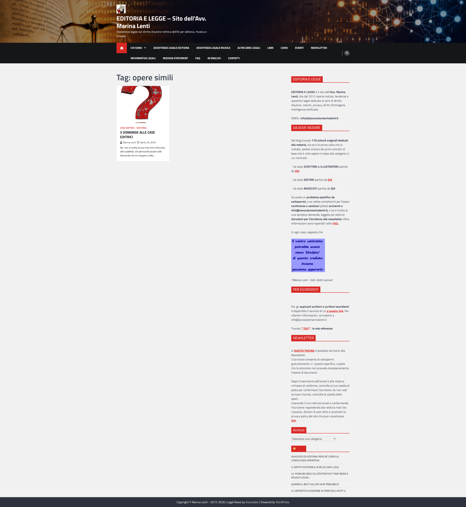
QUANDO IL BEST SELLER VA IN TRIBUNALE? (315, 484)
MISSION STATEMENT (175, 58)
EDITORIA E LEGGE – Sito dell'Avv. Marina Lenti (161, 22)
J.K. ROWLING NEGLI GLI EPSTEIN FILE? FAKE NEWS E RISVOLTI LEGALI (319, 476)
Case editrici (127, 128)
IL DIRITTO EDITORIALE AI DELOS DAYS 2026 (315, 467)
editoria (142, 128)
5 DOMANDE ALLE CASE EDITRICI (137, 134)
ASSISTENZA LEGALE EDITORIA (171, 48)
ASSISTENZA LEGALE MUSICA (213, 48)
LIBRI (270, 48)
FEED (300, 448)
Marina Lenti (129, 142)
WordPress (282, 502)
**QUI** (306, 328)
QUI (293, 420)
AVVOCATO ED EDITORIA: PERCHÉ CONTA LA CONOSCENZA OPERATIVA (315, 458)
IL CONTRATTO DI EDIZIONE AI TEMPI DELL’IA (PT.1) (318, 491)
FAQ (197, 58)
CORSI (284, 48)
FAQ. (335, 223)
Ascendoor (252, 502)
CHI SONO (136, 48)
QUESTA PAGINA (304, 350)
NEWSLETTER (319, 48)
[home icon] (121, 48)
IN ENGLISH (214, 58)
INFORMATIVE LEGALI (143, 58)
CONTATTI (234, 58)
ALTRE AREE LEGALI (249, 48)
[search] (347, 53)
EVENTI (299, 48)
